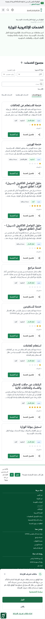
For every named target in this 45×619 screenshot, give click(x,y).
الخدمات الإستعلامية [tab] (22, 95)
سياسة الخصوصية (36, 591)
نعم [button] (17, 474)
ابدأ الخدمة (14, 134)
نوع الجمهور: (39, 70)
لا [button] (11, 474)
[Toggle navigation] (3, 10)
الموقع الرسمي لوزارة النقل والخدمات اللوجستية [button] (30, 19)
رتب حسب (11, 70)
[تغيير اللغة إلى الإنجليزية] (12, 10)
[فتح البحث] (8, 10)
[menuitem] (39, 495)
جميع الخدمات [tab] (36, 95)
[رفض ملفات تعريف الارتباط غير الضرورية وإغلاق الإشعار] (4, 574)
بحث (41, 79)
